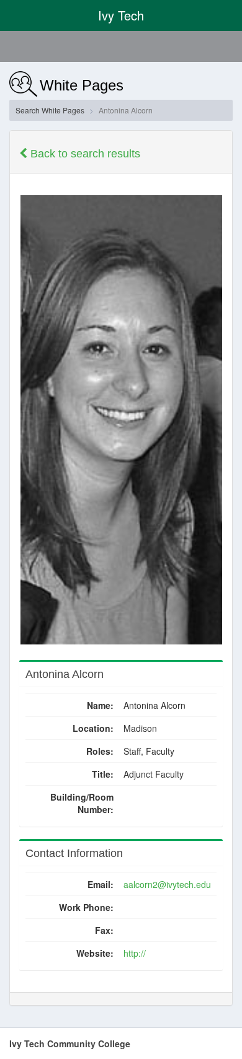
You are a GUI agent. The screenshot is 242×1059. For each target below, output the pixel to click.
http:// (134, 953)
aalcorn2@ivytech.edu (167, 884)
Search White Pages (50, 110)
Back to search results (83, 153)
